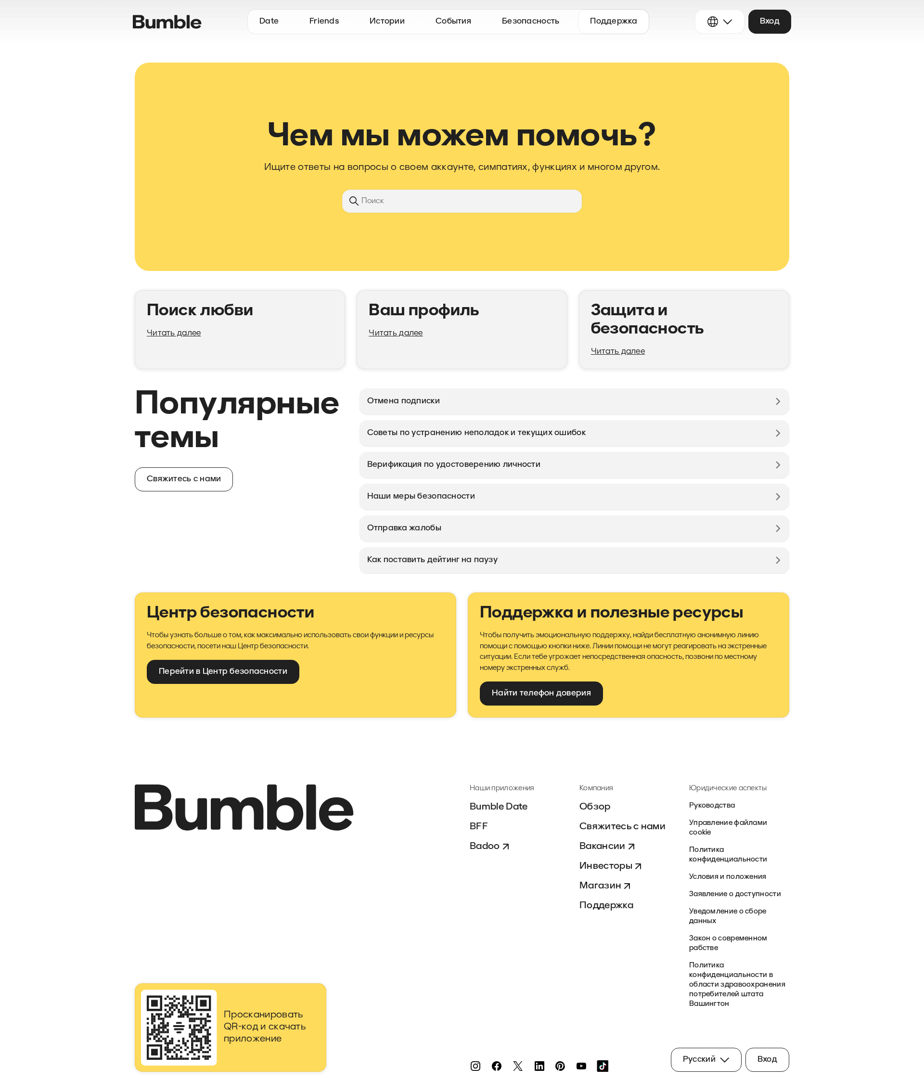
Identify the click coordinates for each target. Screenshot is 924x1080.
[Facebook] (496, 1066)
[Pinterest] (560, 1066)
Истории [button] (387, 21)
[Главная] (167, 22)
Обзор (595, 807)
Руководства (712, 806)
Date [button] (269, 21)
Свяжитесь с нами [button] (184, 479)
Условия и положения (728, 877)
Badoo (485, 846)
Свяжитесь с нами (622, 827)
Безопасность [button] (530, 21)
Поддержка (606, 906)
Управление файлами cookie (728, 828)
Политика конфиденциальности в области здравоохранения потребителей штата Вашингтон (737, 985)
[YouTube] (581, 1066)
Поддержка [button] (613, 21)
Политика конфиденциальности (728, 855)
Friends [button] (324, 21)
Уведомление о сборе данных (728, 916)
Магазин (600, 886)
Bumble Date (499, 807)
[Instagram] (475, 1066)
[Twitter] (518, 1066)
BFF (479, 827)
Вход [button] (770, 21)
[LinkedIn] (539, 1066)
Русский (699, 1059)
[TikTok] (602, 1066)
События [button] (453, 21)
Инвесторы (605, 866)
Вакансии (602, 846)
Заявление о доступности (735, 894)
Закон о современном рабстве (728, 943)
